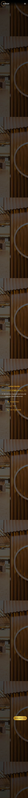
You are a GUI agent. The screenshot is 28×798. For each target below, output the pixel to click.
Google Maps (14, 402)
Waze (14, 406)
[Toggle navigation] (25, 3)
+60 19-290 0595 (15, 410)
